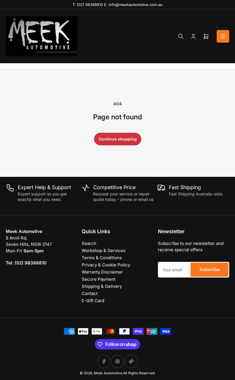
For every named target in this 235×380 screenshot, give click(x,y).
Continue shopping (118, 138)
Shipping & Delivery (102, 286)
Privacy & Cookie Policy (106, 265)
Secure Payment (98, 279)
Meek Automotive (108, 373)
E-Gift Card (93, 300)
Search (89, 243)
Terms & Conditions (102, 257)
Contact (90, 293)
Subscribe (209, 269)
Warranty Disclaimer (102, 272)
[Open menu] (223, 36)
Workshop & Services (104, 250)
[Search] (181, 36)
